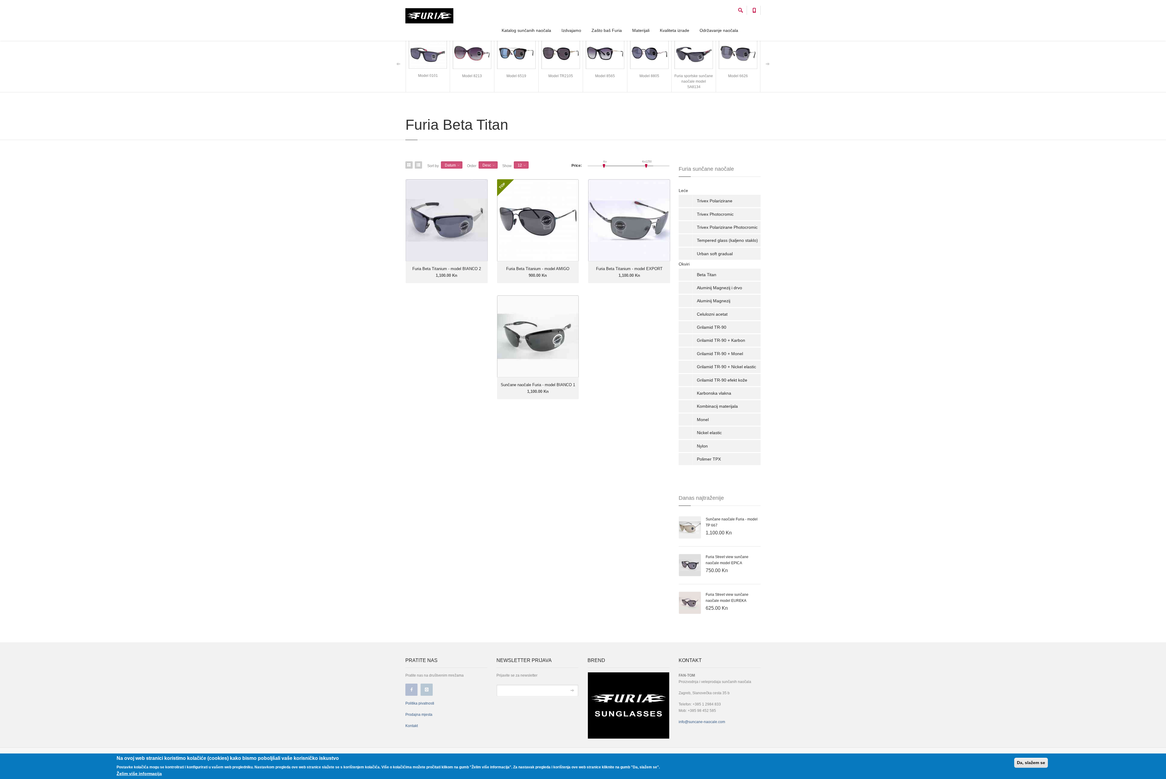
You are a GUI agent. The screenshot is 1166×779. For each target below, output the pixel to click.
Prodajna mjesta (418, 714)
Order (471, 166)
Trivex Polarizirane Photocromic (727, 227)
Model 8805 (649, 76)
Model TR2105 (560, 76)
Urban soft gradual (715, 253)
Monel (703, 419)
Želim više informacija (139, 773)
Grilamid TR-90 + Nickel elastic (726, 366)
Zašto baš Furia (607, 30)
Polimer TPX (709, 459)
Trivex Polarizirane (714, 200)
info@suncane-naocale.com (702, 722)
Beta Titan (706, 274)
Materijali (640, 30)
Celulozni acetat (712, 314)
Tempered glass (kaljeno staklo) (727, 240)
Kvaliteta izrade (674, 30)
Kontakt (411, 726)
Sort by (433, 166)
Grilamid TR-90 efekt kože (722, 380)
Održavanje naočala (719, 30)
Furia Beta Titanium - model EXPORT (629, 268)
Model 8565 (605, 76)
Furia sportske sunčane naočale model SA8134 (693, 81)
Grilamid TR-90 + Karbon (721, 340)
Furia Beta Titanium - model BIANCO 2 (446, 268)
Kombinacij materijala (717, 406)
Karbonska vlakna (714, 393)
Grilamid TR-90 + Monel (720, 353)
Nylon (702, 446)
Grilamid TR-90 (711, 327)
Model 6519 (516, 76)
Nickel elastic (709, 432)
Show (507, 166)
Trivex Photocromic (715, 214)
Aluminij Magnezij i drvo (719, 287)
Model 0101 (428, 76)
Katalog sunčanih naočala (526, 30)
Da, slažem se (1031, 762)
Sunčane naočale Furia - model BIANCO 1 (538, 385)
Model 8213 (472, 76)
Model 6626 (738, 76)
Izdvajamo (571, 30)
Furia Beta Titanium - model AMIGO (537, 268)
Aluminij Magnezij (713, 300)
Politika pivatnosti (419, 703)
